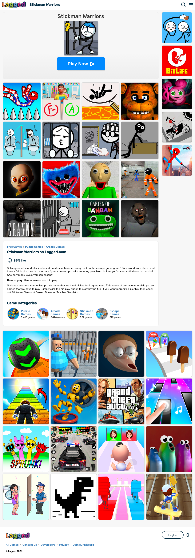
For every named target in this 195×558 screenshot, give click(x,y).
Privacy (64, 544)
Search (183, 4)
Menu (191, 4)
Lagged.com (18, 536)
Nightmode (188, 535)
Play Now (78, 63)
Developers (48, 544)
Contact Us (29, 544)
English (172, 535)
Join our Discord (83, 544)
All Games (12, 544)
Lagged (14, 5)
